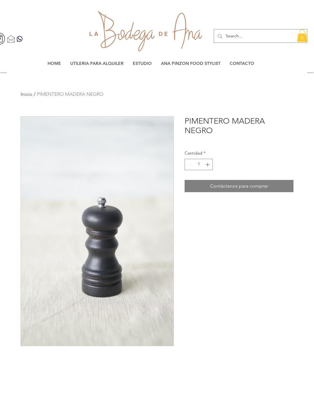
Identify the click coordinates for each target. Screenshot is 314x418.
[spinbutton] (198, 164)
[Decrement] (189, 164)
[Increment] (208, 164)
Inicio (27, 94)
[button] (302, 35)
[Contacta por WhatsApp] (19, 39)
